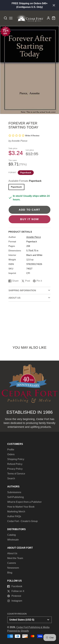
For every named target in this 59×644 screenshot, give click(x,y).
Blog (9, 572)
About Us (12, 553)
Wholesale (13, 539)
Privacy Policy (15, 469)
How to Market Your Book (20, 506)
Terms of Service (16, 473)
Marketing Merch (16, 511)
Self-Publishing (15, 497)
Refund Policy (14, 464)
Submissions (14, 492)
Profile (10, 449)
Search (11, 478)
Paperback (25, 172)
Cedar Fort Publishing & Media (32, 627)
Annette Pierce (19, 141)
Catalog (11, 535)
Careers (11, 563)
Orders (11, 454)
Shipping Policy (15, 459)
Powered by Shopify (18, 631)
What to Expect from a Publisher (24, 502)
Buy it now (29, 219)
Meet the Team (15, 558)
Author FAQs (14, 516)
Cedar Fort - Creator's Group (22, 521)
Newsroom (13, 568)
